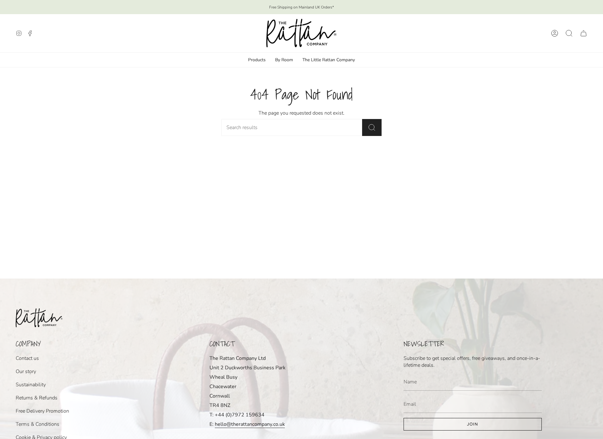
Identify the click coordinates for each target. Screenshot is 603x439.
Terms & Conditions (37, 424)
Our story (26, 371)
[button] (569, 33)
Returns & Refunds (36, 397)
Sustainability (31, 384)
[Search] (372, 127)
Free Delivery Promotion (42, 411)
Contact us (27, 358)
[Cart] (583, 33)
